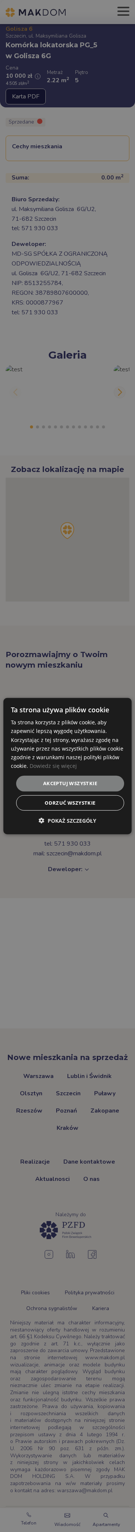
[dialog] (67, 766)
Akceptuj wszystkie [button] (70, 783)
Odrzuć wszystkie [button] (70, 802)
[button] (67, 820)
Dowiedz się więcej (53, 765)
